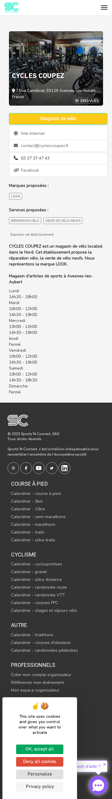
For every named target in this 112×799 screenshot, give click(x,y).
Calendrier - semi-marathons (38, 517)
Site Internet (32, 133)
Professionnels (33, 665)
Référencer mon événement (37, 682)
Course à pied (29, 484)
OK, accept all (40, 749)
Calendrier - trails (28, 532)
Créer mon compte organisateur (41, 675)
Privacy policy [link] (40, 786)
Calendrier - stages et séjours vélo (44, 610)
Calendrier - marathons (33, 524)
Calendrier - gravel (29, 572)
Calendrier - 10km (28, 509)
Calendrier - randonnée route (39, 587)
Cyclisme (23, 554)
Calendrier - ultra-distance (36, 579)
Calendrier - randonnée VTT (38, 595)
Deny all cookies (39, 761)
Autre (19, 625)
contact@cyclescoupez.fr (44, 145)
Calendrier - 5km (27, 501)
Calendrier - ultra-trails (33, 540)
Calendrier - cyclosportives (36, 564)
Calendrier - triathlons (32, 635)
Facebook (29, 170)
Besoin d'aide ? (86, 766)
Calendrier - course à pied (36, 493)
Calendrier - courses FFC (34, 603)
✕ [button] (104, 764)
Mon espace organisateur (35, 690)
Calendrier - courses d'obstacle (41, 642)
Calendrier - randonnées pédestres (44, 650)
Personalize (39, 774)
